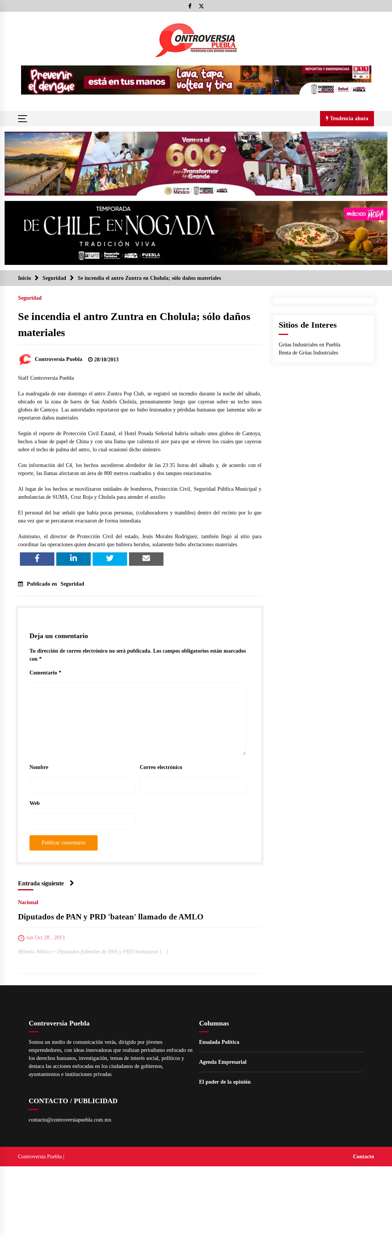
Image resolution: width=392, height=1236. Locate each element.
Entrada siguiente (41, 883)
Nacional (28, 902)
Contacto (363, 1156)
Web (34, 803)
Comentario (45, 673)
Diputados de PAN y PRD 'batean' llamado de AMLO (110, 916)
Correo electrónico (161, 767)
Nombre (38, 767)
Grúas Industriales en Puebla (309, 345)
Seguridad (30, 298)
